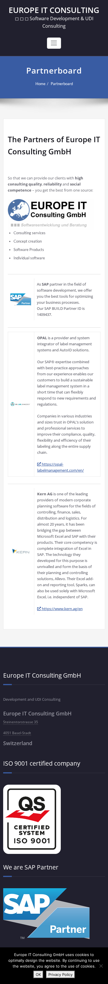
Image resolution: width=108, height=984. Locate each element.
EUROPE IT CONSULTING (54, 10)
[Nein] (101, 966)
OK (38, 974)
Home (40, 83)
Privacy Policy (60, 974)
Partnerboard (62, 83)
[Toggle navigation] (54, 43)
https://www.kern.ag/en (62, 608)
